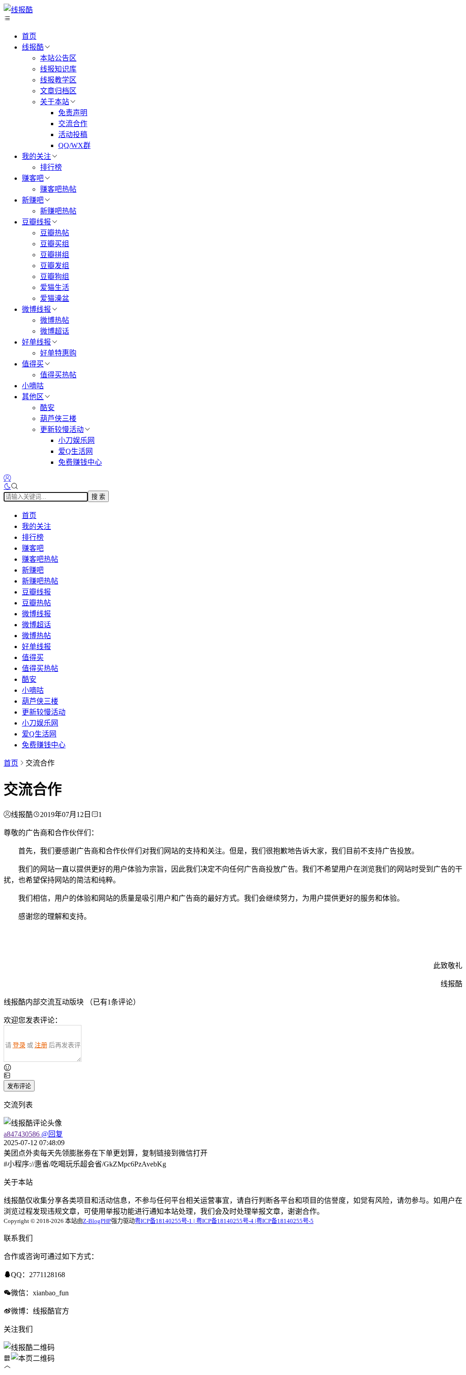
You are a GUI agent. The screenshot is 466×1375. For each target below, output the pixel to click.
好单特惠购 (58, 353)
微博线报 (36, 309)
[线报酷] (18, 10)
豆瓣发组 (54, 265)
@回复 (52, 1134)
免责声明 (72, 113)
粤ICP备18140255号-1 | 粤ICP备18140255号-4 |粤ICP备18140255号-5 (224, 1221)
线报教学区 (58, 80)
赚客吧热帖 (58, 189)
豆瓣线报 (36, 222)
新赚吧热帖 (58, 211)
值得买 (33, 364)
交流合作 (72, 123)
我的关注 (36, 156)
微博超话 (54, 331)
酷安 (47, 407)
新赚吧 (33, 200)
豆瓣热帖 (54, 233)
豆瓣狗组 (54, 276)
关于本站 (54, 102)
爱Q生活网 (75, 451)
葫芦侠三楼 (58, 418)
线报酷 (33, 47)
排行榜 (51, 167)
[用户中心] (7, 478)
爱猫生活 (54, 287)
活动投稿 (72, 134)
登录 (19, 1045)
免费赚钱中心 (80, 462)
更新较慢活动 (62, 429)
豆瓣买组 (54, 244)
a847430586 (22, 1134)
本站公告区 (58, 58)
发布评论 (19, 1086)
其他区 (33, 397)
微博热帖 (54, 320)
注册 (41, 1045)
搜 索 (98, 496)
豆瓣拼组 (54, 255)
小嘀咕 (33, 386)
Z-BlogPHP (97, 1221)
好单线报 (36, 342)
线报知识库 (58, 69)
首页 (29, 36)
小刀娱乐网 (76, 440)
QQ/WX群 (74, 145)
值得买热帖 (58, 375)
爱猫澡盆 (54, 298)
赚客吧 (33, 178)
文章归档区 (58, 91)
